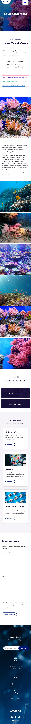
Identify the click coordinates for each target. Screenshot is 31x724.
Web (3, 594)
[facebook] (5, 381)
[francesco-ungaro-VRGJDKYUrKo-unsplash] (15, 196)
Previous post (15, 391)
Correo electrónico (8, 585)
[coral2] (15, 321)
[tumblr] (20, 381)
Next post (15, 402)
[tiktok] (19, 717)
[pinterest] (17, 381)
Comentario (6, 552)
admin (14, 18)
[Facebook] (12, 717)
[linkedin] (13, 381)
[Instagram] (15, 717)
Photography (24, 18)
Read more (10, 444)
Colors (19, 18)
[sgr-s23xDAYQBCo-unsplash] (15, 259)
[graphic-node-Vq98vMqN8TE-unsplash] (15, 228)
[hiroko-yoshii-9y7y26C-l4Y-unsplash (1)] (15, 290)
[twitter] (9, 381)
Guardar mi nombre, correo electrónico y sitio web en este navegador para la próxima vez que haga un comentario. (15, 605)
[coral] (15, 353)
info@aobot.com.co (15, 684)
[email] (24, 381)
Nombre (4, 576)
